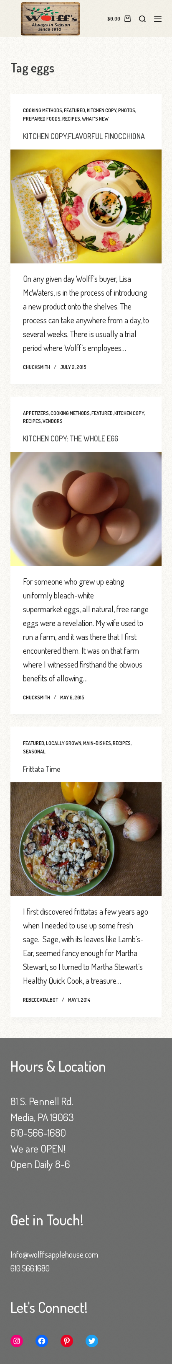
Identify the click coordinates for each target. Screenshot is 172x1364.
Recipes (71, 119)
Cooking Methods (42, 110)
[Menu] (158, 19)
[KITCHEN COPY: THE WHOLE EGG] (86, 509)
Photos (126, 110)
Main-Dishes (97, 743)
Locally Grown (63, 743)
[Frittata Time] (86, 839)
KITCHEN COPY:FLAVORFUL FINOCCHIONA (84, 136)
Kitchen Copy (101, 110)
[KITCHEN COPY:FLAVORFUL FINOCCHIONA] (86, 206)
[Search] (142, 18)
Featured (74, 110)
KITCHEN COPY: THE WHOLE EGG (70, 438)
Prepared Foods (42, 119)
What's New (95, 119)
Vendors (53, 421)
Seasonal (34, 751)
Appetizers (36, 413)
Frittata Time (42, 769)
